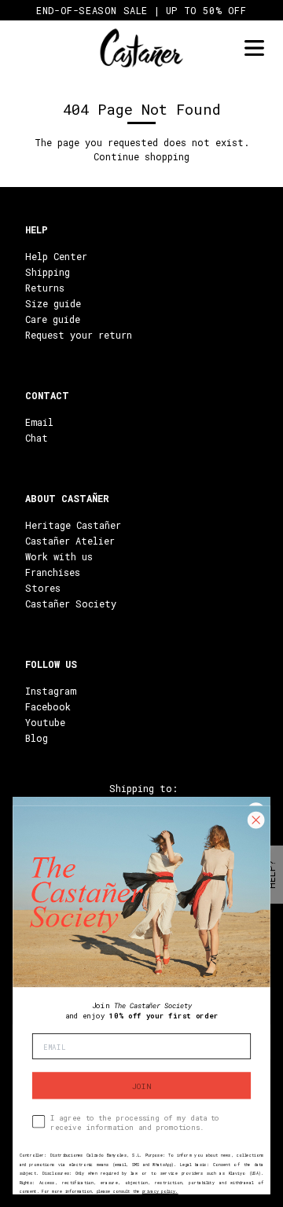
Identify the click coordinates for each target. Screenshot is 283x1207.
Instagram (50, 690)
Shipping (47, 272)
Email (39, 422)
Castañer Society (70, 603)
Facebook (48, 706)
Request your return (78, 334)
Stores (43, 587)
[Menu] (254, 48)
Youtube (45, 722)
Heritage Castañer (73, 525)
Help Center (56, 256)
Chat (36, 437)
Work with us (59, 556)
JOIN (141, 1085)
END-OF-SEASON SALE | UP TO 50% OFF (141, 10)
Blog (36, 738)
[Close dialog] (256, 820)
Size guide (53, 303)
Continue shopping (141, 156)
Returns (44, 287)
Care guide (52, 319)
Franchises (52, 572)
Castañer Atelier (70, 540)
